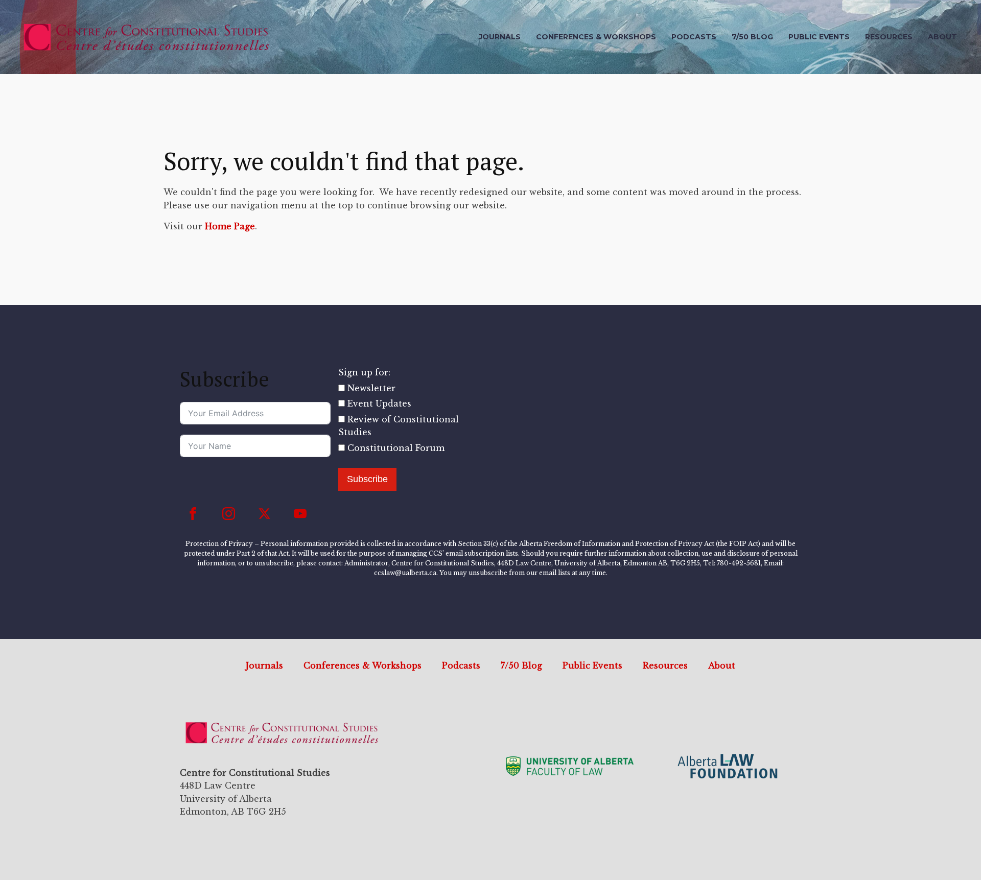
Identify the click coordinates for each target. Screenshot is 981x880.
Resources (889, 36)
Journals (500, 36)
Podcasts (693, 36)
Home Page (230, 226)
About (942, 36)
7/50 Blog (752, 36)
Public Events (819, 36)
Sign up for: (364, 372)
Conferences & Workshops (596, 36)
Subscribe (367, 479)
